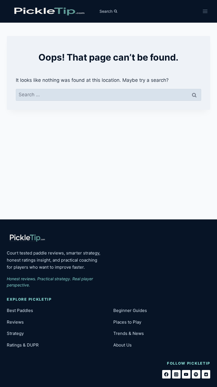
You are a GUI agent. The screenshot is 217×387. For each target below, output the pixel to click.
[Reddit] (206, 374)
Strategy (15, 333)
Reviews (15, 322)
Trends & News (128, 333)
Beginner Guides (130, 310)
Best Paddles (20, 310)
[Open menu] (205, 11)
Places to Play (127, 322)
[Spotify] (196, 374)
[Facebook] (166, 374)
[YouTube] (186, 374)
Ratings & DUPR (23, 345)
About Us (122, 345)
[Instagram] (176, 374)
